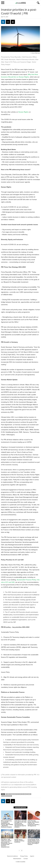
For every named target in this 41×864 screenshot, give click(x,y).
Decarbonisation (6, 796)
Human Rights (23, 112)
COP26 (24, 794)
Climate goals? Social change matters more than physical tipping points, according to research (34, 842)
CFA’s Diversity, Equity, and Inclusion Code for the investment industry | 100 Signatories (34, 823)
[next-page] (22, 850)
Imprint (32, 856)
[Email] (8, 22)
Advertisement (17, 858)
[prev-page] (19, 850)
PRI (7, 794)
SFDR (20, 794)
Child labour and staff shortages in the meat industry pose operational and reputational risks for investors (20, 824)
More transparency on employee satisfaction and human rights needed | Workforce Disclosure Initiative (7, 824)
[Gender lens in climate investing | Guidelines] (20, 833)
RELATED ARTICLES (20, 807)
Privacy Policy (24, 856)
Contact (26, 858)
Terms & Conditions (12, 856)
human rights (13, 794)
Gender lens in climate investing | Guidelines (19, 841)
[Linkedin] (3, 22)
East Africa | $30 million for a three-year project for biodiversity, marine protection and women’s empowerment (6, 843)
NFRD (29, 794)
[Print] (13, 22)
